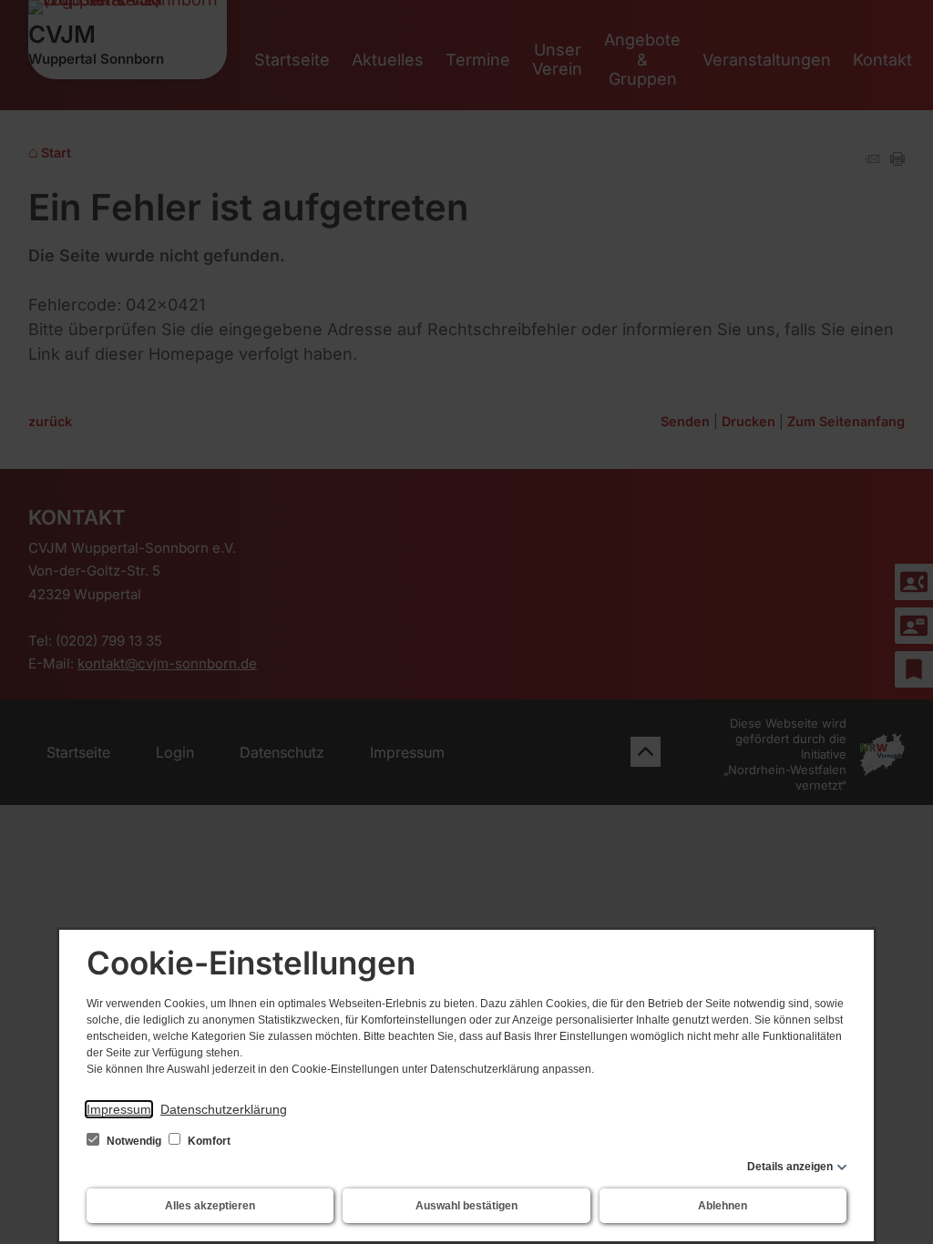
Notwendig (134, 1141)
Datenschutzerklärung (223, 1109)
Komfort (208, 1141)
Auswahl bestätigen (466, 1205)
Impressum (119, 1109)
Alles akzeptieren (210, 1205)
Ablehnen (722, 1205)
